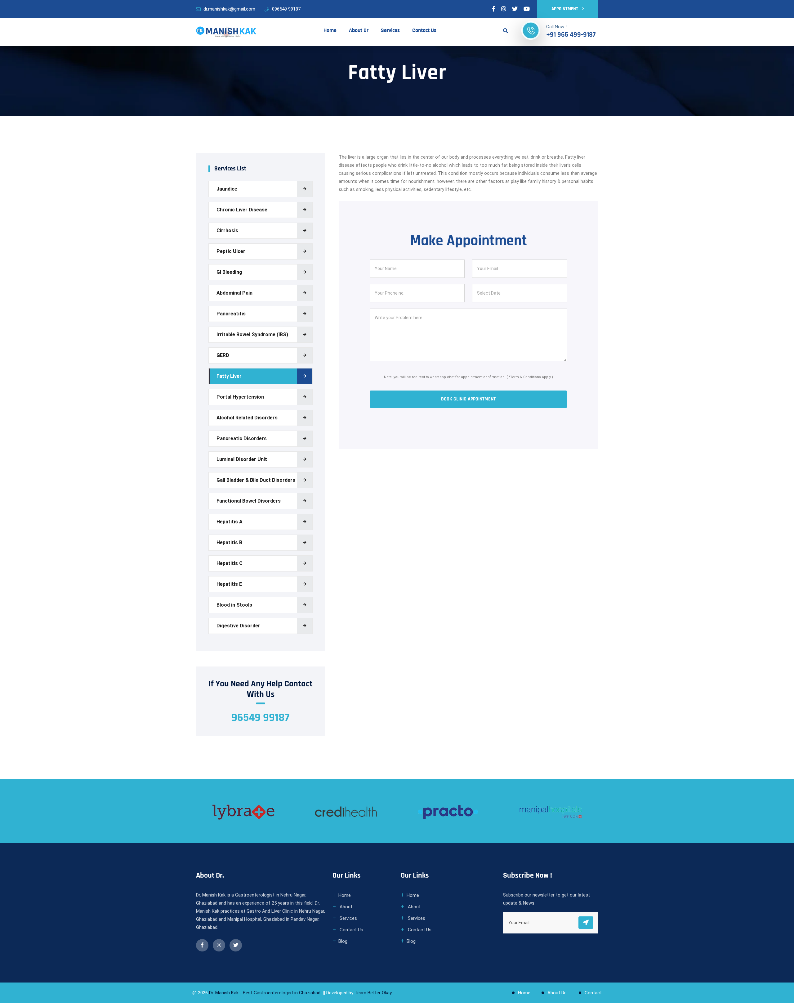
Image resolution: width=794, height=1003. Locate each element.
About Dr (358, 30)
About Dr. (557, 993)
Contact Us (424, 30)
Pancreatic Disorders (241, 438)
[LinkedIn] (503, 9)
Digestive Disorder (238, 626)
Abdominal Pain (234, 293)
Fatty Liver (229, 376)
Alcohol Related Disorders (247, 418)
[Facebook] (493, 9)
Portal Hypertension (240, 397)
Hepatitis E (229, 584)
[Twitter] (515, 9)
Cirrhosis (227, 230)
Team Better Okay (373, 993)
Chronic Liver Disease (241, 210)
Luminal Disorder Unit (241, 459)
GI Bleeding (229, 272)
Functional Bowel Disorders (248, 501)
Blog (342, 941)
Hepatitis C (229, 563)
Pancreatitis (231, 314)
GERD (222, 355)
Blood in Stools (234, 605)
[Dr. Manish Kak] (226, 31)
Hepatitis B (229, 542)
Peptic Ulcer (230, 251)
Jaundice (226, 189)
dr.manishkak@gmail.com (229, 9)
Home (330, 30)
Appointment (565, 9)
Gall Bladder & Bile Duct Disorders (255, 480)
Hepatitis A (229, 522)
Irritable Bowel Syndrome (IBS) (252, 334)
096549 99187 (286, 9)
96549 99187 (260, 718)
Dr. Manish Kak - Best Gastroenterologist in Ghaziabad (264, 993)
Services (390, 30)
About (345, 907)
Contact (593, 993)
